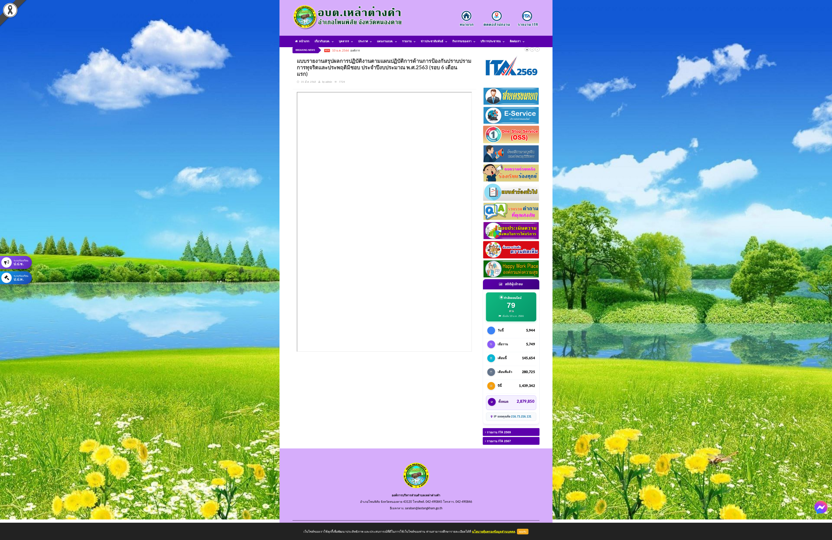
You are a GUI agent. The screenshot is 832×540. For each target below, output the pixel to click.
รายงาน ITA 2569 (498, 432)
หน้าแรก (303, 41)
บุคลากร (344, 41)
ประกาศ (363, 41)
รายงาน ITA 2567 (498, 441)
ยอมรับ (522, 531)
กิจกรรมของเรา (461, 41)
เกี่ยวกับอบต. (322, 41)
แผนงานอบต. (385, 41)
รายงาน (407, 41)
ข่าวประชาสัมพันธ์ (432, 41)
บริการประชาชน (491, 41)
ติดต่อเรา (515, 41)
